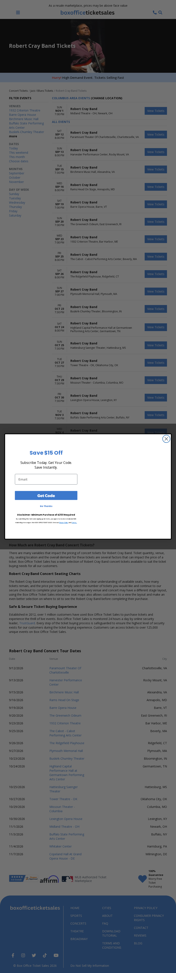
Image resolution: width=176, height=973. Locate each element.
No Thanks (46, 506)
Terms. (74, 523)
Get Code (46, 495)
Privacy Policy (63, 523)
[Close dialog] (166, 439)
